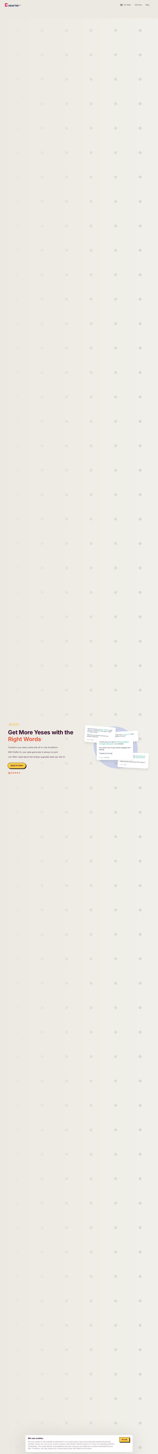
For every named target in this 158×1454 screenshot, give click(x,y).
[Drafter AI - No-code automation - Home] (12, 5)
